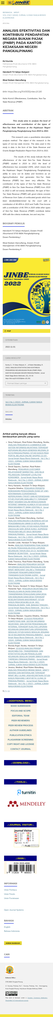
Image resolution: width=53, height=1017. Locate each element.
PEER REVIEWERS (20, 720)
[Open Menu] (2, 2)
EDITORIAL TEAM (20, 716)
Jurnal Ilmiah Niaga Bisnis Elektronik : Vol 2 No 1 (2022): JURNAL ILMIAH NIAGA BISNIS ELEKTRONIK (28, 480)
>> (9, 691)
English (7, 927)
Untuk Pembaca (10, 890)
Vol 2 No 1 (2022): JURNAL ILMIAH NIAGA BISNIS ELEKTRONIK (24, 16)
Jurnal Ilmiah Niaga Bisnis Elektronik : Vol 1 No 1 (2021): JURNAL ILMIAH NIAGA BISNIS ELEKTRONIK (29, 461)
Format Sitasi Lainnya (17, 383)
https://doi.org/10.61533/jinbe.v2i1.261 (25, 91)
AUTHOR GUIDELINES (21, 730)
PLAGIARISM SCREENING (20, 740)
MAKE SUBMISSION (20, 706)
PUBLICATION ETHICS (21, 735)
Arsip (16, 12)
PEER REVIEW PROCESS (20, 725)
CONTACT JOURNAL (20, 749)
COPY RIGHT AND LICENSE (20, 744)
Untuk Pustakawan (11, 898)
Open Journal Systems (14, 910)
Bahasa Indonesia (12, 931)
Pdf (8, 331)
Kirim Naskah (13, 943)
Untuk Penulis (9, 894)
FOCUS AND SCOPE (21, 711)
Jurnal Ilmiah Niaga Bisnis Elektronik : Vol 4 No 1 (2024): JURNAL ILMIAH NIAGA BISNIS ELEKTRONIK (28, 662)
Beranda (7, 12)
